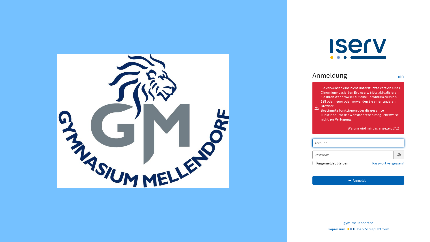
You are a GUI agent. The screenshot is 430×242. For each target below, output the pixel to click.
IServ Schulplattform (373, 229)
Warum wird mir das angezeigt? (372, 128)
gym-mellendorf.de (358, 222)
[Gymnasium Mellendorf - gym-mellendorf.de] (143, 121)
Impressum (336, 229)
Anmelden (360, 180)
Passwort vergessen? (388, 163)
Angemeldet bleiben (332, 163)
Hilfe (401, 77)
